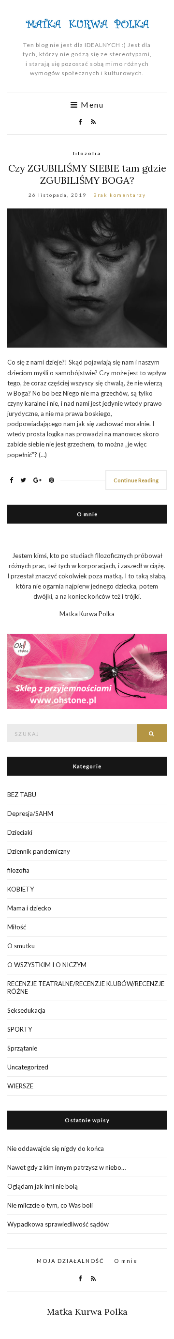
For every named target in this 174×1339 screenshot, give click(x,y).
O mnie (126, 1261)
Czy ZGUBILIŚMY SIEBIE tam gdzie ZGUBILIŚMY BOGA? (87, 174)
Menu (91, 105)
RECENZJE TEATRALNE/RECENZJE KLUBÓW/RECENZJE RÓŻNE (85, 987)
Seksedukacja (26, 1010)
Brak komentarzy (119, 195)
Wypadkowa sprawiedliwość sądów (58, 1224)
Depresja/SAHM (30, 813)
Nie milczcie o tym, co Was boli (50, 1205)
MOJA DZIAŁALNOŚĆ (70, 1261)
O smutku (21, 946)
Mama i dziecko (29, 908)
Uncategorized (27, 1067)
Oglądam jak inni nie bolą (42, 1186)
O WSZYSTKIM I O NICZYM (47, 965)
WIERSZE (20, 1086)
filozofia (87, 153)
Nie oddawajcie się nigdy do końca (55, 1148)
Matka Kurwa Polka (87, 1311)
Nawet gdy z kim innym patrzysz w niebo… (66, 1167)
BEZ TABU (21, 794)
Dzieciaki (19, 832)
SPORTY (19, 1029)
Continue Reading (136, 480)
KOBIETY (20, 889)
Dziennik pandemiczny (38, 851)
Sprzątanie (22, 1048)
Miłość (16, 927)
